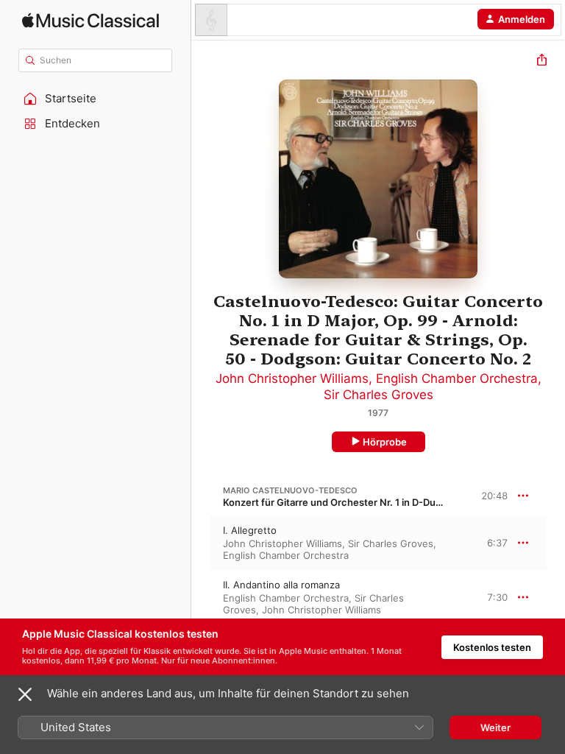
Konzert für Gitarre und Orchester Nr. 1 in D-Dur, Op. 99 (348, 502)
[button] (95, 99)
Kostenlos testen (492, 647)
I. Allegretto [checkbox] (250, 530)
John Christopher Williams (292, 378)
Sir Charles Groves (378, 394)
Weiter (495, 727)
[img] (90, 20)
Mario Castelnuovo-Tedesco (290, 490)
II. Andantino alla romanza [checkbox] (281, 585)
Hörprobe (385, 442)
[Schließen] (25, 694)
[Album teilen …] (542, 61)
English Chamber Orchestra (457, 378)
